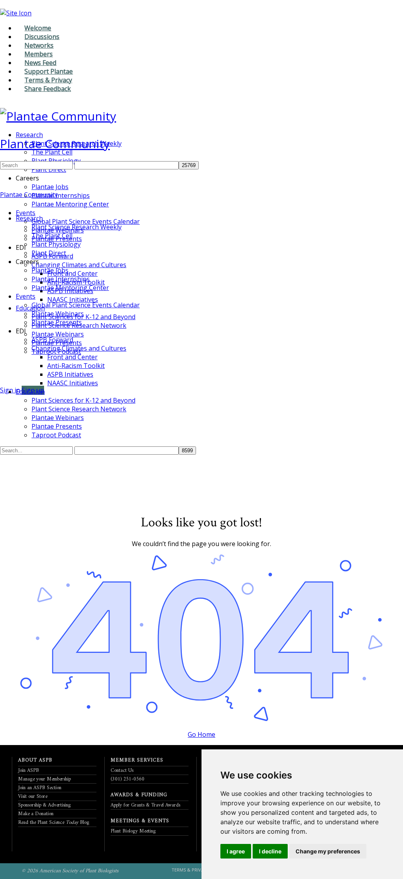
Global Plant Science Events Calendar (85, 305)
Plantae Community (55, 144)
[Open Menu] (4, 132)
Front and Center (72, 357)
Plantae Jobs (49, 270)
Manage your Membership (44, 779)
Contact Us (122, 770)
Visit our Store (32, 796)
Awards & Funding (139, 794)
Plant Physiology (56, 244)
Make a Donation (36, 813)
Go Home (201, 734)
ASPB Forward (52, 339)
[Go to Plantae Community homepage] (58, 116)
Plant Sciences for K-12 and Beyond (83, 400)
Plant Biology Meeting (133, 831)
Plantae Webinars (57, 313)
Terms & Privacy (190, 870)
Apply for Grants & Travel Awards (145, 805)
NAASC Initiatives (72, 383)
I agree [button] (236, 851)
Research (29, 218)
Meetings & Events (140, 820)
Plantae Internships (60, 279)
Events (25, 296)
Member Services (137, 760)
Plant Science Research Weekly (76, 227)
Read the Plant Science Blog (53, 822)
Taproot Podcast (56, 435)
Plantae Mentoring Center (70, 287)
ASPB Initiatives (70, 374)
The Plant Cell (51, 235)
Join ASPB (28, 770)
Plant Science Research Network (78, 409)
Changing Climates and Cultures (78, 348)
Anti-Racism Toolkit (76, 365)
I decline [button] (270, 851)
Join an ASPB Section (39, 787)
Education (30, 391)
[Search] (4, 381)
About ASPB (35, 760)
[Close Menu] (4, 203)
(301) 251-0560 (127, 779)
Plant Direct (48, 253)
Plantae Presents (56, 322)
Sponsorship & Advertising (44, 805)
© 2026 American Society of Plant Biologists (70, 871)
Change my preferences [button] (328, 851)
